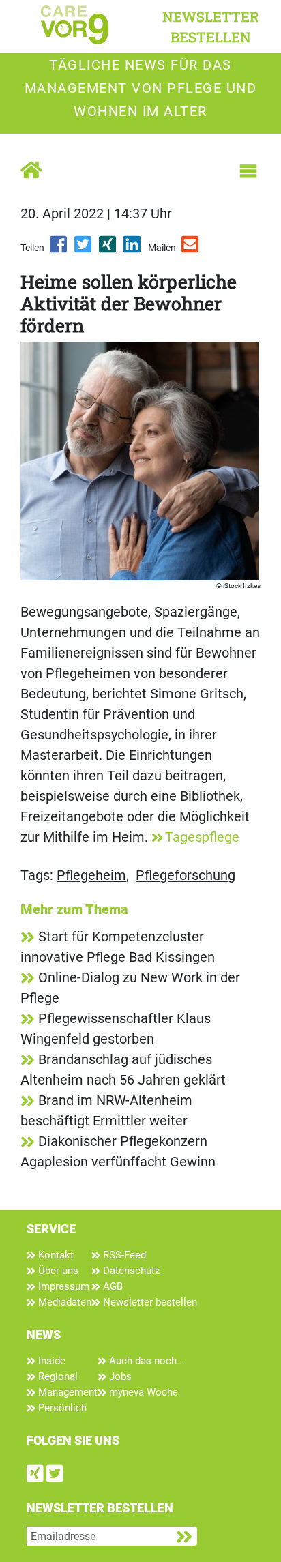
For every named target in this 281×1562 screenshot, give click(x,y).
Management (66, 1392)
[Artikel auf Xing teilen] (108, 249)
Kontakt (54, 1255)
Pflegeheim (91, 875)
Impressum (62, 1286)
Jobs (119, 1376)
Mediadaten (63, 1302)
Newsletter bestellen (148, 1302)
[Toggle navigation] (248, 171)
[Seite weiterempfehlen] (191, 249)
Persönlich (61, 1408)
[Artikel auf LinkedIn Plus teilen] (133, 249)
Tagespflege (202, 837)
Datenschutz (130, 1271)
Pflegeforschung (185, 875)
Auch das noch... (145, 1361)
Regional (56, 1376)
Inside (50, 1361)
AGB (111, 1286)
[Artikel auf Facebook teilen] (59, 249)
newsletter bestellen (210, 27)
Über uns (56, 1271)
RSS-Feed (123, 1255)
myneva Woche (142, 1392)
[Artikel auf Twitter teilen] (83, 249)
